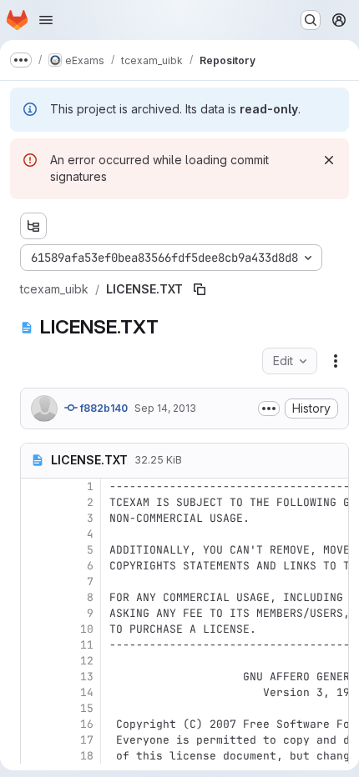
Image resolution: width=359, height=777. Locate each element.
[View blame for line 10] (35, 629)
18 (87, 756)
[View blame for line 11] (35, 645)
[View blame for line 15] (35, 708)
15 (87, 708)
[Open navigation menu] (46, 20)
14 (87, 692)
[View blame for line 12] (35, 661)
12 (87, 661)
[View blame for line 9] (35, 613)
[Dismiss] (329, 160)
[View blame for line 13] (35, 676)
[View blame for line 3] (35, 518)
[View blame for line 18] (35, 756)
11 (87, 645)
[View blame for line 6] (35, 566)
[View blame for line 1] (35, 486)
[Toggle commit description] (269, 408)
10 (87, 629)
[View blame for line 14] (35, 692)
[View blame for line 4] (35, 534)
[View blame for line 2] (35, 502)
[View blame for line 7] (35, 581)
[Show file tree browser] (33, 226)
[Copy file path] (199, 289)
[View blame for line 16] (35, 724)
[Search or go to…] (311, 20)
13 (87, 676)
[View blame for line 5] (35, 550)
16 (87, 724)
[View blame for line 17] (35, 740)
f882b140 (103, 408)
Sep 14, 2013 (165, 408)
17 (87, 740)
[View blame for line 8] (35, 597)
